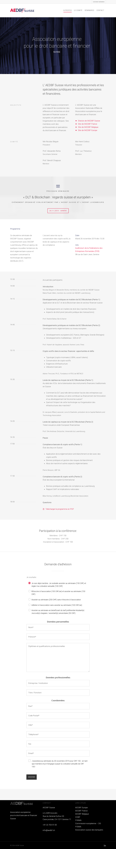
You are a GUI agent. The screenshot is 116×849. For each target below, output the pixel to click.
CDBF (77, 817)
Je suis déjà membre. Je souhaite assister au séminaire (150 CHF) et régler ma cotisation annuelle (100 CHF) (58, 583)
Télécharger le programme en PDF (59, 509)
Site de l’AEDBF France (87, 124)
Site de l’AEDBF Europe (87, 130)
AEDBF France (81, 811)
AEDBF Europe (81, 807)
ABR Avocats (51, 813)
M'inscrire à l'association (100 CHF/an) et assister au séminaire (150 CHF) (58, 591)
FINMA (78, 820)
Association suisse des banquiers (89, 830)
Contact (100, 10)
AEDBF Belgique (82, 814)
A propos (67, 10)
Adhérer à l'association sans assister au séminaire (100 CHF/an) (56, 605)
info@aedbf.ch (49, 830)
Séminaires (89, 10)
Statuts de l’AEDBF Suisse (89, 121)
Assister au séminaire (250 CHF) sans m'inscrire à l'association (56, 600)
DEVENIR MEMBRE (98, 2)
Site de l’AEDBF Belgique (88, 127)
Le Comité (78, 10)
